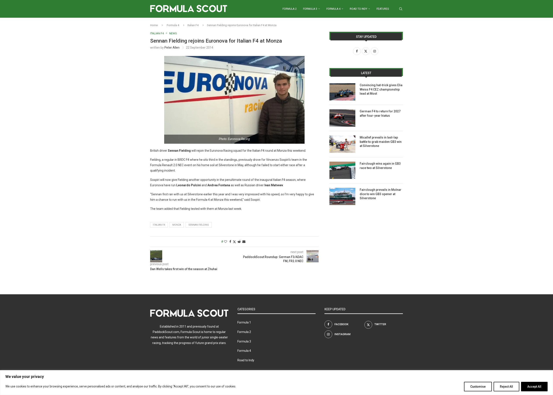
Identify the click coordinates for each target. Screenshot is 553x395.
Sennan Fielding (198, 224)
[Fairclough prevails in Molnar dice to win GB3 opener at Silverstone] (342, 196)
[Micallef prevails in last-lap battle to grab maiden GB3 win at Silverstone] (342, 144)
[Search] (401, 9)
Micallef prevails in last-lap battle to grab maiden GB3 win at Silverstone (381, 142)
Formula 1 (244, 322)
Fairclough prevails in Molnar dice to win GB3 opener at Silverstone (380, 194)
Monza (176, 224)
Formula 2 (290, 8)
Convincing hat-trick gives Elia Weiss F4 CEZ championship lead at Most (381, 89)
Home (154, 25)
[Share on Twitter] (234, 242)
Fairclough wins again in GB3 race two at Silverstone (380, 166)
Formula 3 (310, 8)
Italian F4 (193, 25)
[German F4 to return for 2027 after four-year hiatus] (342, 118)
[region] (276, 382)
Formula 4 (333, 8)
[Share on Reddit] (239, 241)
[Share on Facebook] (230, 241)
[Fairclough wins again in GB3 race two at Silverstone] (342, 170)
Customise (478, 386)
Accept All (534, 386)
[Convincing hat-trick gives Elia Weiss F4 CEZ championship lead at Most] (342, 91)
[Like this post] (225, 241)
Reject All (506, 386)
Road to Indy (358, 8)
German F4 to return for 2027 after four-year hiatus (380, 113)
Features (383, 8)
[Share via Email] (243, 241)
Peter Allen (172, 47)
